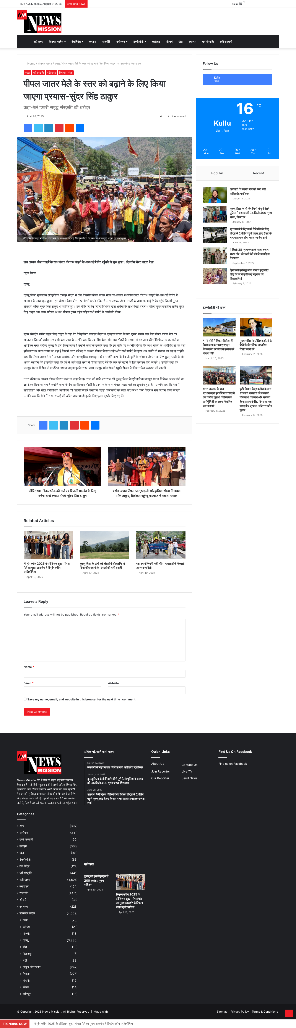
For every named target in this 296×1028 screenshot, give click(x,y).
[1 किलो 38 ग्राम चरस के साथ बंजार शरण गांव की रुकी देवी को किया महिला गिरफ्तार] (215, 255)
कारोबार (156, 41)
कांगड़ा (26, 927)
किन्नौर (26, 933)
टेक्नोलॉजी (138, 41)
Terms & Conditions (265, 1011)
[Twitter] (38, 128)
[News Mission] (39, 21)
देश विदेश (76, 41)
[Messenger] (80, 128)
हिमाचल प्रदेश (56, 41)
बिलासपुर (27, 953)
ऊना (25, 920)
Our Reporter (160, 778)
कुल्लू (57, 63)
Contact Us (189, 764)
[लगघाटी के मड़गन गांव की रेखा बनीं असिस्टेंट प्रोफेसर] (215, 195)
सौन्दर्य (169, 41)
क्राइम (92, 41)
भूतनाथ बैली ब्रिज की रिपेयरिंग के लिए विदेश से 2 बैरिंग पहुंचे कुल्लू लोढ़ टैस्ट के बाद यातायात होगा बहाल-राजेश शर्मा (251, 233)
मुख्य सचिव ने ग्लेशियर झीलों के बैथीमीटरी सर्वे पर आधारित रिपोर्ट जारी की (256, 345)
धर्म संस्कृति (208, 41)
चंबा (25, 947)
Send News (189, 778)
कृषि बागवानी (226, 41)
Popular (217, 173)
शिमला (26, 974)
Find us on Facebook (232, 763)
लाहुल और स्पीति (32, 967)
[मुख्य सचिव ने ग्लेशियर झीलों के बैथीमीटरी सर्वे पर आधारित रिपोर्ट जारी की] (256, 327)
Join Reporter (160, 771)
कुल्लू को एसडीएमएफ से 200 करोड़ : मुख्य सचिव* (96, 880)
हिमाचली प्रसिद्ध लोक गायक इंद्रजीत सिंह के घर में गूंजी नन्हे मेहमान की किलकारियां (249, 274)
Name (29, 667)
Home (30, 63)
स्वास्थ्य (192, 41)
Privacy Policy (240, 1011)
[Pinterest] (59, 128)
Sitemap (222, 1011)
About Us (157, 763)
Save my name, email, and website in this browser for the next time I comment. (81, 699)
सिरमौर (26, 980)
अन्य (22, 826)
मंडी (25, 960)
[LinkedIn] (48, 128)
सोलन (26, 987)
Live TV (187, 771)
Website (113, 683)
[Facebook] (28, 128)
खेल (181, 41)
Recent (258, 173)
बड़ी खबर (38, 41)
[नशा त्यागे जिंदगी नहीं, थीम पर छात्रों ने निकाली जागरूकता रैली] (160, 545)
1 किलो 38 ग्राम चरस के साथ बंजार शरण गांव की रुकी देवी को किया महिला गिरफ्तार (250, 254)
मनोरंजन (120, 41)
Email (29, 683)
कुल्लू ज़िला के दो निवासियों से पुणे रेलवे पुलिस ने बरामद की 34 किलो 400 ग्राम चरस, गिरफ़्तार (251, 213)
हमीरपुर (27, 994)
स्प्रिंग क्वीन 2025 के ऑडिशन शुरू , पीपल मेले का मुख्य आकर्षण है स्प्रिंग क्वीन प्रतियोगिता (47, 568)
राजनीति (106, 41)
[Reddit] (69, 128)
